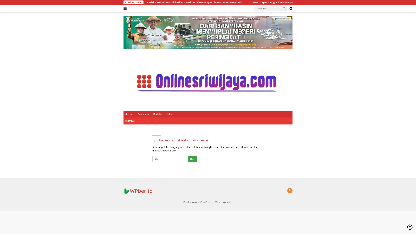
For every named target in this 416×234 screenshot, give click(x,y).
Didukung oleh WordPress (197, 202)
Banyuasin (143, 114)
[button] (284, 8)
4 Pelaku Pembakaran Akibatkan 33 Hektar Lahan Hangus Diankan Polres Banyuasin (171, 2)
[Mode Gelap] (290, 8)
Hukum (170, 114)
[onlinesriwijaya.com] (208, 79)
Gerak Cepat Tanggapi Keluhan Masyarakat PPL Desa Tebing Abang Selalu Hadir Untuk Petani (282, 2)
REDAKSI (130, 120)
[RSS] (289, 191)
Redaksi (157, 114)
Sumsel (129, 114)
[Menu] (126, 8)
